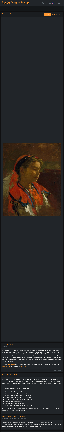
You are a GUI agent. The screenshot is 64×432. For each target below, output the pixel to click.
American (23, 366)
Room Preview (56, 14)
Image (47, 14)
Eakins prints (6, 366)
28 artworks (11, 364)
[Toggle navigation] (3, 8)
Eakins (4, 16)
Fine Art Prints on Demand (15, 3)
